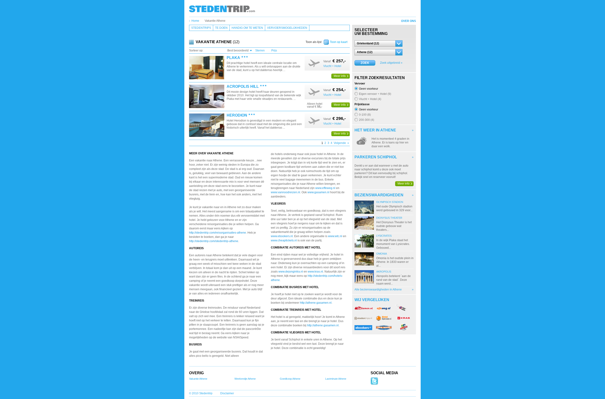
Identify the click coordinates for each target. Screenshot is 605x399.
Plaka (233, 58)
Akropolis (383, 271)
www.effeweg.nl (325, 188)
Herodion (237, 115)
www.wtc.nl (335, 236)
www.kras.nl (315, 271)
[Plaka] (206, 68)
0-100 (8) (365, 114)
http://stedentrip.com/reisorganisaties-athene (217, 232)
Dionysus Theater (389, 217)
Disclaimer (227, 393)
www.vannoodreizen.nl (285, 192)
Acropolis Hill (243, 86)
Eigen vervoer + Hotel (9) (375, 93)
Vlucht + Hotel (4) (370, 99)
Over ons (408, 21)
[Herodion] (206, 125)
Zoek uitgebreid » (391, 62)
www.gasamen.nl (318, 192)
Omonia (381, 253)
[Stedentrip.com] (222, 8)
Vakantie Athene (215, 20)
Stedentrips (201, 27)
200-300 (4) (366, 119)
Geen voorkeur (368, 88)
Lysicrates (384, 235)
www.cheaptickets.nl (284, 240)
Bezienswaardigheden (378, 195)
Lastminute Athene (335, 378)
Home (195, 20)
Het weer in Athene (375, 130)
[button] (378, 43)
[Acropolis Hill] (206, 97)
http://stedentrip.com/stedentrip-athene (213, 241)
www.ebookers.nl (282, 236)
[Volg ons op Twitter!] (374, 383)
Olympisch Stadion (389, 202)
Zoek (365, 63)
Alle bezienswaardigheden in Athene (378, 289)
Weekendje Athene (245, 378)
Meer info (340, 76)
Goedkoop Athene (290, 378)
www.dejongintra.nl (290, 271)
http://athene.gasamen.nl (316, 302)
